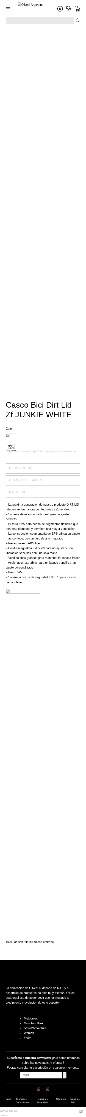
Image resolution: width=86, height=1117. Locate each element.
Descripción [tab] (20, 468)
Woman (29, 1033)
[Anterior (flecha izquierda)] (2, 1115)
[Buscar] (78, 20)
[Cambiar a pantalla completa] (6, 1110)
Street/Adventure (35, 1028)
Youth (27, 1038)
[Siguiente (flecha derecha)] (6, 1115)
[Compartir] (11, 1110)
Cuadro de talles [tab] (25, 480)
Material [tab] (17, 492)
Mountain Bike (33, 1023)
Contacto (61, 1099)
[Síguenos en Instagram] (47, 1089)
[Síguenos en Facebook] (38, 1089)
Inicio (8, 1099)
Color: (10, 428)
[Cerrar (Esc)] (15, 1110)
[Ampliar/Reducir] (2, 1110)
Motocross (31, 1018)
